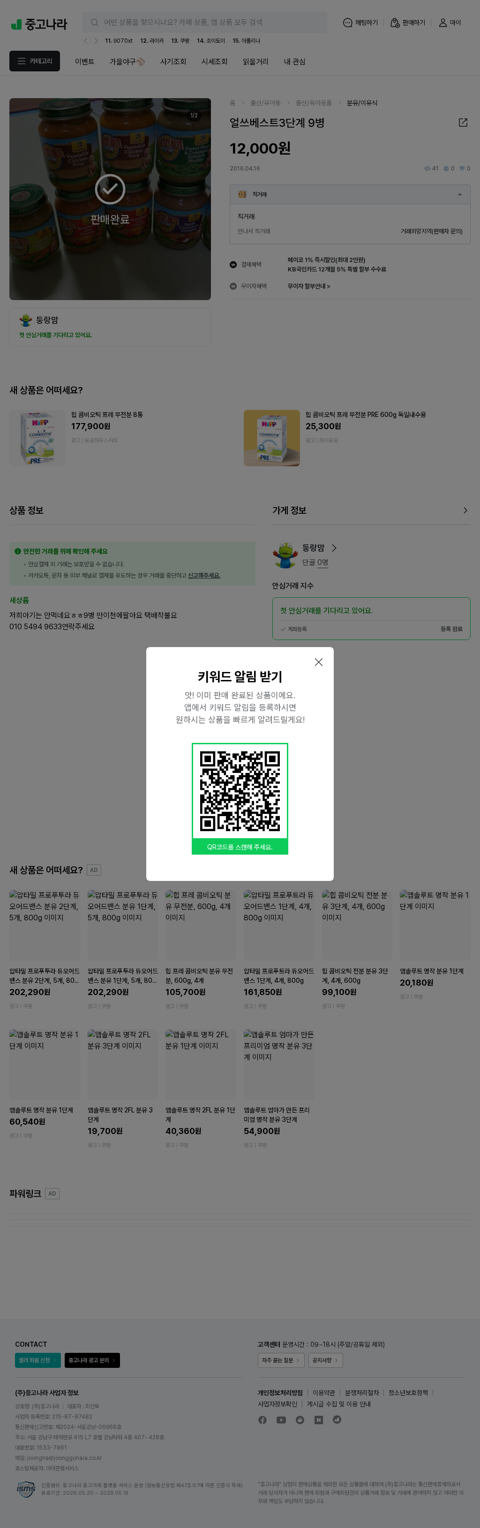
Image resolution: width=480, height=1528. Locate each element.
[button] (318, 662)
